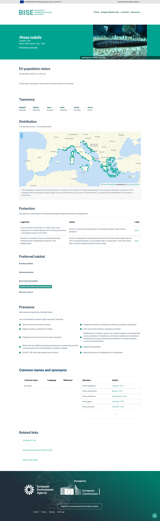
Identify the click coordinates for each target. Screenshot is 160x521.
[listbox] (41, 2)
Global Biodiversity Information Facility (37, 450)
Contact (36, 512)
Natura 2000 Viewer (30, 460)
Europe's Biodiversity (110, 12)
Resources (135, 12)
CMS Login (61, 512)
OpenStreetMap (109, 184)
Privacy (43, 512)
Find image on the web (28, 47)
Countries (125, 12)
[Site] (39, 12)
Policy (96, 12)
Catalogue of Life (29, 440)
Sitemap (52, 512)
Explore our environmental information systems (79, 506)
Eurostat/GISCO (134, 184)
